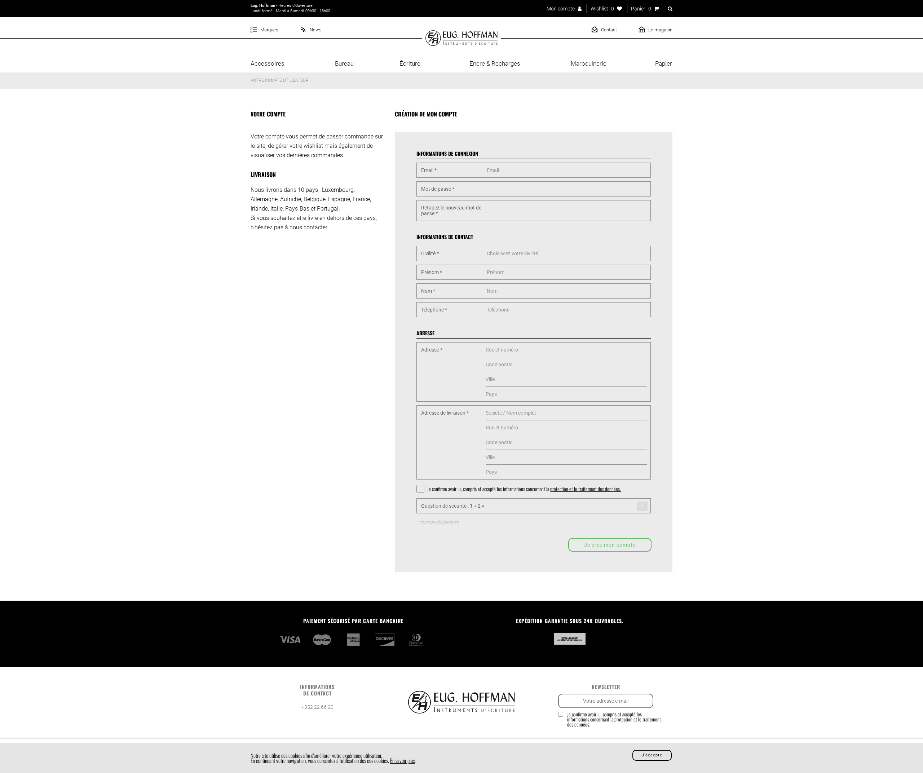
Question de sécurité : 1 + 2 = (453, 506)
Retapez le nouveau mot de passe (451, 210)
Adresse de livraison (445, 413)
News (315, 29)
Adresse (431, 350)
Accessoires (267, 63)
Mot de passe (437, 189)
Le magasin (659, 29)
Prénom (431, 272)
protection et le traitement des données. (585, 488)
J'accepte (652, 755)
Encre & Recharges (494, 63)
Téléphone (434, 310)
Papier (663, 63)
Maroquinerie (588, 63)
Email (429, 170)
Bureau (344, 63)
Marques (268, 29)
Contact (608, 29)
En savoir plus (402, 760)
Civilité (430, 253)
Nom (428, 291)
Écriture (409, 63)
